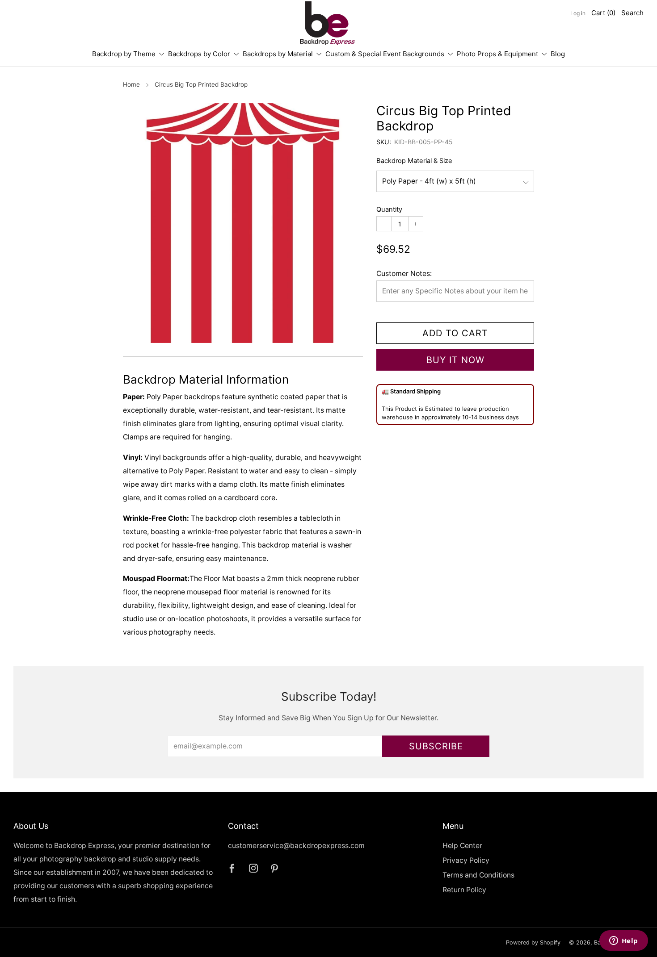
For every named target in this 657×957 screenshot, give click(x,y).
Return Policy (464, 890)
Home (131, 84)
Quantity (389, 209)
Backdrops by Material (278, 54)
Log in (577, 13)
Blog (558, 54)
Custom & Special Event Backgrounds (384, 54)
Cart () (603, 12)
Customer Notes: (404, 273)
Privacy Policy (465, 860)
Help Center (462, 845)
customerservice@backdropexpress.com (296, 845)
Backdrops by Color (199, 54)
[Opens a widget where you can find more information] (623, 941)
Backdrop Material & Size (414, 161)
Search (632, 12)
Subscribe (436, 746)
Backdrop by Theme (124, 54)
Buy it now (455, 360)
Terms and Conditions (478, 875)
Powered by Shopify (533, 942)
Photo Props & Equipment (497, 54)
